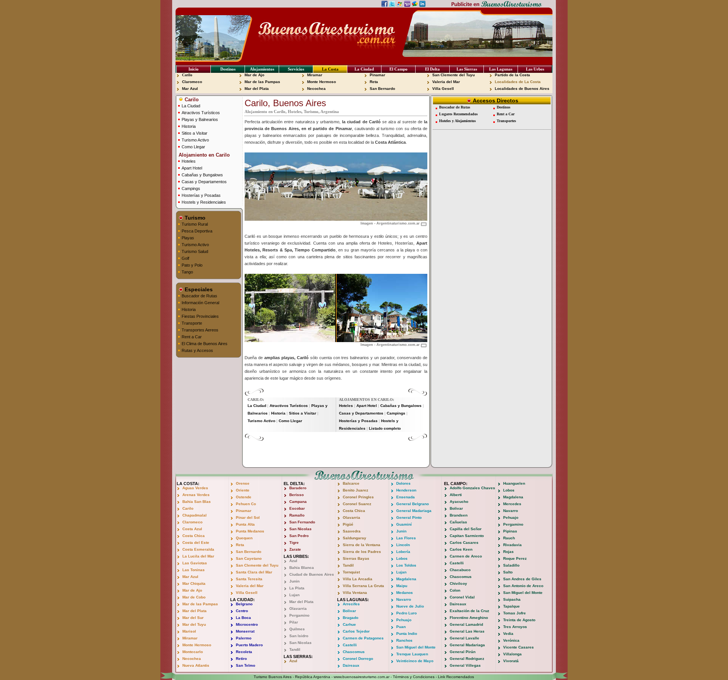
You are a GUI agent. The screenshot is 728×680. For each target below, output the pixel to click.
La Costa (330, 69)
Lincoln (403, 545)
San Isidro (298, 636)
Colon (455, 590)
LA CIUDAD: (242, 599)
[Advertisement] (336, 452)
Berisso (296, 495)
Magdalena (406, 579)
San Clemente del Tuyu (453, 75)
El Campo (398, 69)
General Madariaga (413, 511)
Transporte (192, 323)
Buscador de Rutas (199, 296)
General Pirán (462, 652)
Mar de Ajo (254, 75)
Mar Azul (190, 88)
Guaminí (404, 524)
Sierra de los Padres (362, 552)
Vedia (508, 633)
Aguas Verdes (195, 488)
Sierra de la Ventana (361, 545)
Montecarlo (192, 652)
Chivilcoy (458, 583)
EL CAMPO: (456, 483)
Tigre (294, 542)
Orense (242, 483)
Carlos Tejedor (356, 631)
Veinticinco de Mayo (414, 661)
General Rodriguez (467, 658)
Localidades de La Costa (518, 82)
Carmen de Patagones (363, 638)
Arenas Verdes (196, 495)
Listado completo (385, 428)
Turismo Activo (195, 140)
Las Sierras (467, 69)
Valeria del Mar (446, 82)
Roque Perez (515, 558)
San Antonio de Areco (523, 586)
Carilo (187, 75)
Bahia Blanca (301, 567)
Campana (298, 501)
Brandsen (459, 515)
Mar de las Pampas (262, 82)
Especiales (198, 289)
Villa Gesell (443, 88)
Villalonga (512, 654)
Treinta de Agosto (519, 620)
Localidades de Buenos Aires (522, 88)
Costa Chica (193, 536)
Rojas (508, 552)
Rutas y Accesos (197, 350)
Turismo (194, 218)
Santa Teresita (249, 579)
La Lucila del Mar (198, 556)
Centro (242, 611)
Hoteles (189, 161)
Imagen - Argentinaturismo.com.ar (390, 223)
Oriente (242, 490)
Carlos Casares (464, 542)
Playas (188, 238)
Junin (294, 581)
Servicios (296, 69)
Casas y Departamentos (204, 181)
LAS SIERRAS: (298, 656)
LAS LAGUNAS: (353, 599)
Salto (508, 572)
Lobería (403, 552)
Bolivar (349, 611)
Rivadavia (512, 545)
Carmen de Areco (466, 556)
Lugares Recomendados (458, 114)
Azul (293, 561)
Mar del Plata (257, 88)
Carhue (349, 624)
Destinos (227, 69)
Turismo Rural (195, 224)
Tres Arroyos (515, 627)
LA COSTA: (188, 483)
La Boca (243, 618)
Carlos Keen (461, 549)
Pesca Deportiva (197, 231)
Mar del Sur (193, 618)
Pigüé (348, 524)
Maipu (401, 586)
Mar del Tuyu (194, 624)
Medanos (404, 592)
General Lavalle (464, 638)
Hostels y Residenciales (204, 202)
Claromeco (192, 82)
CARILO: (256, 399)
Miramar (314, 75)
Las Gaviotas (194, 563)
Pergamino (299, 615)
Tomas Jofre (514, 613)
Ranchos (404, 640)
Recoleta (244, 652)
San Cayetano (249, 558)
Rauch (509, 538)
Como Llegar (193, 146)
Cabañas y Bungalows (202, 175)
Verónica (511, 640)
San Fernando (302, 522)
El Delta (432, 69)
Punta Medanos (250, 531)
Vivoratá (511, 661)
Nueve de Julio (410, 606)
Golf (185, 258)
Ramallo (296, 515)
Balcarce (351, 483)
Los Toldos (406, 565)
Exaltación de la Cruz (469, 611)
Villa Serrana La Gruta (363, 586)
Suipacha (512, 599)
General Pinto (409, 517)
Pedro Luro (406, 613)
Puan (401, 627)
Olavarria (298, 608)
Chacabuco (460, 570)
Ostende (243, 497)
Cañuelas (458, 522)
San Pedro (299, 536)
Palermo (243, 638)
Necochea (316, 88)
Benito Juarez (355, 490)
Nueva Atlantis (195, 665)
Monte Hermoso (321, 82)
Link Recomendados (456, 677)
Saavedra (352, 531)
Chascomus (354, 652)
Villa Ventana (355, 592)
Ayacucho (459, 501)
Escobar (297, 508)
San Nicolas (300, 529)
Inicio (193, 69)
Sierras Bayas (356, 558)
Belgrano (244, 604)
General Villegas (465, 665)
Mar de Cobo (194, 597)
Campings (191, 188)
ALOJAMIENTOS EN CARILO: (366, 399)
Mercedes (512, 504)
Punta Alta (245, 524)
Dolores (403, 483)
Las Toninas (193, 570)
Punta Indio (406, 633)
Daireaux (351, 665)
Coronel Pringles (358, 497)
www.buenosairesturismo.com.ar (361, 677)
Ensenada (405, 497)
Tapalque (511, 606)
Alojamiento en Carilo (203, 155)
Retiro (241, 658)
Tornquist (351, 572)
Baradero (297, 488)
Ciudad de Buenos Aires (311, 574)
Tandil (294, 649)
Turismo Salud (195, 251)
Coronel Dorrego (358, 658)
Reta (374, 82)
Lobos (402, 558)
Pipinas (510, 531)
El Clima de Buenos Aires (205, 343)
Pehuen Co (246, 504)
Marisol (189, 631)
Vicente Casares (518, 647)
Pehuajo (403, 620)
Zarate (295, 549)
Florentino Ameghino (469, 618)
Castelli (350, 645)
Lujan (294, 595)
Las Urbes (535, 69)
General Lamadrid (466, 624)
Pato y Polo (192, 265)
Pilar (293, 622)
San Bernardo (382, 88)
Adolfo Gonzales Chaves (472, 488)
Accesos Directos (494, 100)
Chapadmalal (194, 515)
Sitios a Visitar (194, 133)
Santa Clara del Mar (254, 572)
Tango (187, 272)
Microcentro (247, 624)
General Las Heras (467, 631)
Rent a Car (192, 337)
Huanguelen (514, 483)
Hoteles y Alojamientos (457, 121)
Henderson (406, 490)
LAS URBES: (296, 556)
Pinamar (377, 75)
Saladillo (511, 565)
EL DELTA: (294, 483)
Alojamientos (262, 69)
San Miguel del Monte (416, 647)
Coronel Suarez (357, 504)
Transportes (506, 121)
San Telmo (245, 665)
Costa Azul (192, 529)
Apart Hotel (192, 168)
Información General (200, 302)
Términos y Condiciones (414, 677)
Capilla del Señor (466, 529)
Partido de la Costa (512, 75)
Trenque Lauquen (412, 654)
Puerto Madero (249, 645)
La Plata (296, 588)
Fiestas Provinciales (200, 316)
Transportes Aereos (200, 330)
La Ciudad (364, 69)
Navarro (403, 599)
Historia (189, 126)
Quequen (244, 538)
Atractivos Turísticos (201, 112)
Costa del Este (195, 542)
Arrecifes (351, 604)
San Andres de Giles (522, 579)
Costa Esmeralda (198, 549)
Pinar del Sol (248, 517)
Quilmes (297, 629)
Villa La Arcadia (357, 579)
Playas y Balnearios (200, 119)
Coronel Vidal (462, 597)
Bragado (350, 618)
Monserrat (245, 631)
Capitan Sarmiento (467, 536)
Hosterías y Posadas (201, 195)
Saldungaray (354, 538)
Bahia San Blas (196, 501)
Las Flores (406, 538)
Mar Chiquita (194, 583)
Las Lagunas (500, 69)
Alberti (456, 495)
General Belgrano (412, 504)
